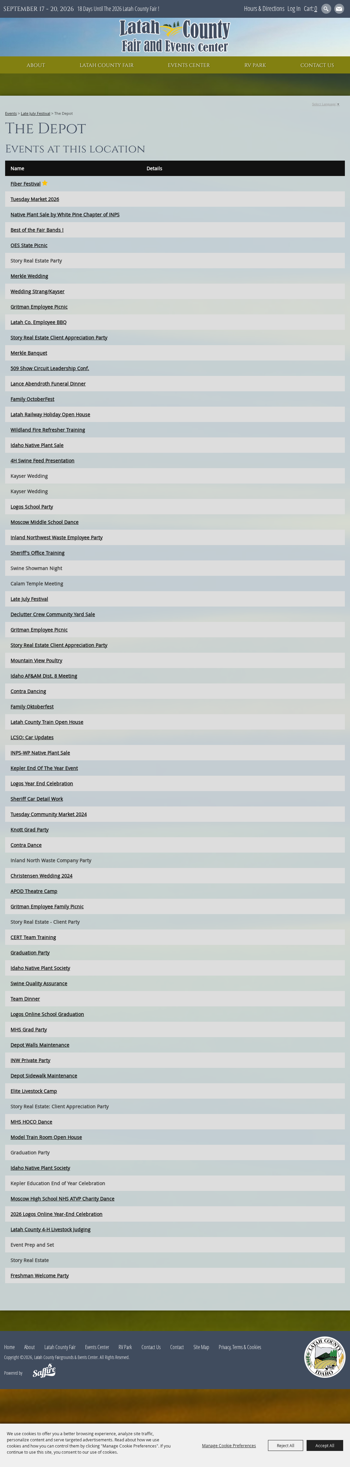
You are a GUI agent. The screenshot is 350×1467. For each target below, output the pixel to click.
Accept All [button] (324, 1445)
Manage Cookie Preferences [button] (229, 1445)
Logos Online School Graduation (47, 1014)
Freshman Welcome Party (40, 1275)
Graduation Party (30, 952)
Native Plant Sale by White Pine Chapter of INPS (65, 214)
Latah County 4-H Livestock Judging (51, 1229)
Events (11, 113)
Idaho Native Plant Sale (37, 445)
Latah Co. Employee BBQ (39, 322)
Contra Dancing (28, 691)
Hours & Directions (264, 8)
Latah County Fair (107, 65)
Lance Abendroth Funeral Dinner (48, 383)
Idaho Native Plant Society (40, 968)
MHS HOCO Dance (31, 1121)
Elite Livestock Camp (34, 1091)
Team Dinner (25, 998)
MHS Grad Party (29, 1029)
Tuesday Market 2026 (35, 199)
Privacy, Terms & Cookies (240, 1347)
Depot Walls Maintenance (40, 1045)
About (36, 65)
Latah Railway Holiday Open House (50, 414)
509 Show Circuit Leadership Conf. (50, 368)
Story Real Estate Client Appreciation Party (59, 337)
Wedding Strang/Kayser (38, 291)
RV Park (255, 65)
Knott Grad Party (30, 829)
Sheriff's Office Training (38, 552)
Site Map (201, 1347)
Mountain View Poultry (36, 660)
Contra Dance (26, 845)
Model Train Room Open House (46, 1137)
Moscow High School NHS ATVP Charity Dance (63, 1198)
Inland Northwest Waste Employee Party (57, 537)
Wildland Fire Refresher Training (48, 429)
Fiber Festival (26, 183)
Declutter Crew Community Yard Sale (53, 614)
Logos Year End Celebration (42, 783)
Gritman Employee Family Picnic (47, 906)
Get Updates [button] (339, 9)
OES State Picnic (29, 245)
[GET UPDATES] (339, 10)
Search (326, 9)
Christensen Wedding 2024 (41, 875)
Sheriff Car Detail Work (37, 799)
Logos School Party (32, 506)
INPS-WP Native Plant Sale (40, 752)
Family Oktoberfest (32, 706)
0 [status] (315, 8)
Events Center (189, 65)
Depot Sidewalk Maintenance (44, 1075)
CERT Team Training (33, 937)
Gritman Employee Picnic (39, 306)
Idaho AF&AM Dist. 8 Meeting (44, 676)
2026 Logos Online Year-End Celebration (57, 1214)
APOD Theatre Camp (34, 891)
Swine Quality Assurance (39, 983)
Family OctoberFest (32, 399)
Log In (294, 8)
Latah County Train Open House (47, 722)
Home (9, 1347)
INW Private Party (30, 1060)
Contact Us (317, 65)
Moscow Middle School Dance (45, 522)
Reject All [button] (285, 1445)
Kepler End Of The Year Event (44, 768)
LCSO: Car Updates (32, 737)
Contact (177, 1347)
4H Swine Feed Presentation (43, 460)
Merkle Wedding (29, 276)
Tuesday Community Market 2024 (49, 814)
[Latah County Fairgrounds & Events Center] (175, 37)
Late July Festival (35, 113)
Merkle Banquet (29, 353)
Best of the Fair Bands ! (37, 230)
